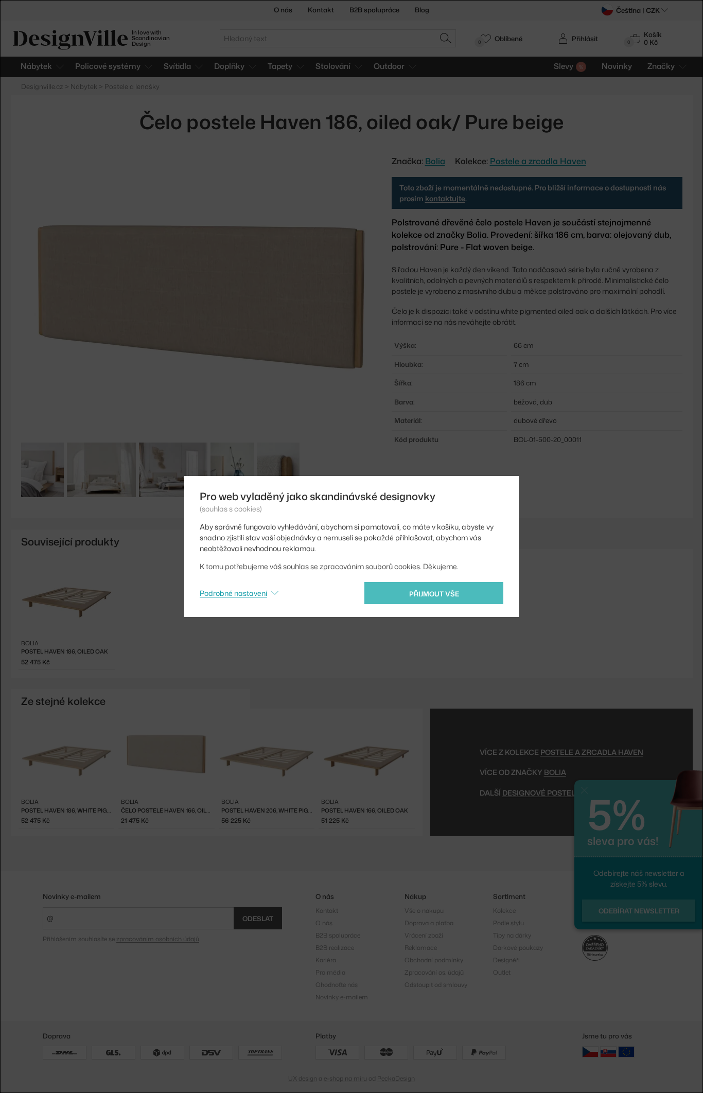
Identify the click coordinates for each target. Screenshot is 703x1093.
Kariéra (325, 960)
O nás (283, 9)
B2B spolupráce (374, 9)
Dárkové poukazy (518, 947)
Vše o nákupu (424, 910)
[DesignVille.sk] (608, 1051)
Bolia (555, 772)
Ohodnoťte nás (336, 984)
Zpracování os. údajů (434, 972)
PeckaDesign (396, 1078)
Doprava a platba (429, 923)
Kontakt (321, 9)
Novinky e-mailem (72, 896)
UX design (302, 1078)
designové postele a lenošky (562, 793)
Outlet (502, 972)
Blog (422, 9)
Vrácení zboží (424, 935)
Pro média (330, 972)
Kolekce (504, 910)
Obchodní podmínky (434, 960)
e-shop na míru (345, 1078)
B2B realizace (334, 947)
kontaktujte (445, 198)
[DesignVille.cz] (590, 1051)
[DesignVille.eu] (626, 1051)
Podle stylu (508, 923)
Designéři (506, 960)
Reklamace (421, 947)
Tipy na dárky (512, 935)
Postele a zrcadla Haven (538, 161)
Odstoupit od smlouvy (436, 984)
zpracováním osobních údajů (157, 939)
